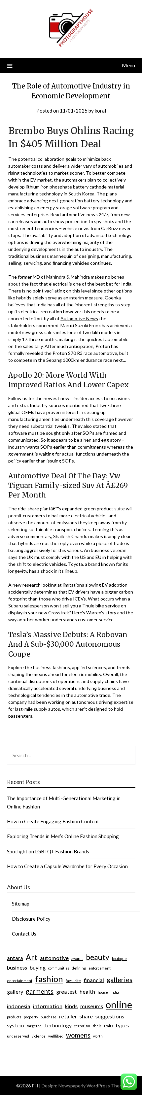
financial (94, 980)
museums (91, 1006)
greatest (66, 991)
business (17, 967)
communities (58, 968)
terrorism (82, 1026)
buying (38, 967)
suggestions (109, 1016)
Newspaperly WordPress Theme (92, 1085)
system (15, 1025)
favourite (73, 980)
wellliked (55, 1036)
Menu (128, 65)
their (97, 1026)
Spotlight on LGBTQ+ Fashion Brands (48, 851)
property (31, 1017)
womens (78, 1035)
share (86, 1016)
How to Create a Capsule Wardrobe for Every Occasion (67, 866)
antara (15, 958)
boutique (119, 958)
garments (39, 991)
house (103, 992)
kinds (71, 1006)
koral (100, 111)
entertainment (19, 980)
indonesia (18, 1006)
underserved (18, 1036)
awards (77, 958)
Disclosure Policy (31, 919)
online (119, 1004)
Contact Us (24, 934)
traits (108, 1026)
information (47, 1006)
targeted (34, 1026)
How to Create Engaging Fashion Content (53, 821)
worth (98, 1036)
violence (39, 1036)
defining (79, 968)
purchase (48, 1017)
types (122, 1025)
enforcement (100, 968)
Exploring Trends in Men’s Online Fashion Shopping (63, 836)
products (14, 1017)
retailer (68, 1016)
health (87, 991)
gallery (15, 991)
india (115, 992)
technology (58, 1025)
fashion (49, 979)
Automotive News (79, 318)
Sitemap (20, 904)
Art (31, 957)
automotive (54, 958)
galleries (119, 979)
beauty (97, 957)
